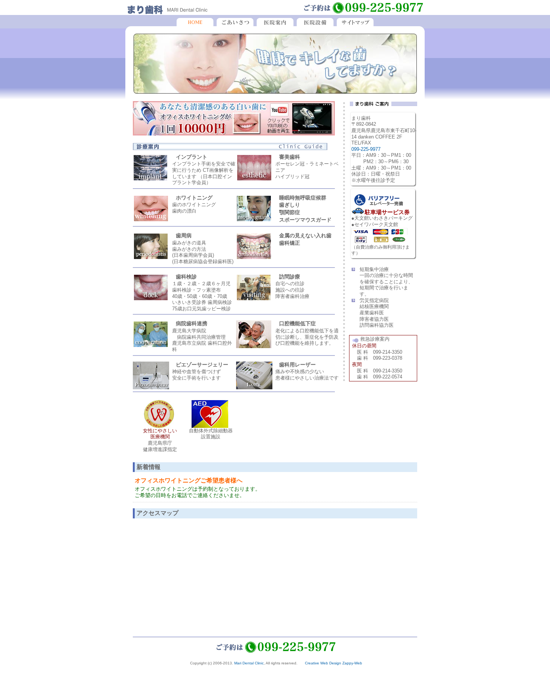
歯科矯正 (289, 243)
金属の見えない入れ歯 (305, 235)
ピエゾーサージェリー (202, 365)
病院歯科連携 (191, 323)
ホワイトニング (194, 198)
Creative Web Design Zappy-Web (333, 663)
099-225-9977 (366, 149)
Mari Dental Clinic (249, 663)
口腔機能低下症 (297, 323)
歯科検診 (186, 277)
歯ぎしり (289, 205)
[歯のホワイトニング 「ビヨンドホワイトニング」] (234, 134)
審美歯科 (289, 157)
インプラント (191, 157)
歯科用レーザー (297, 365)
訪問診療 (289, 277)
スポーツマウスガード (305, 220)
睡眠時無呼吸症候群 (302, 198)
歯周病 (184, 235)
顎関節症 (289, 212)
